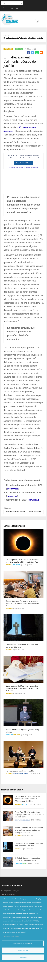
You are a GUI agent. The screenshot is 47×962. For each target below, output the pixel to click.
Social (19, 49)
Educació (16, 565)
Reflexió (8, 49)
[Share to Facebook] (28, 52)
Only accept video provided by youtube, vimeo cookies (23, 167)
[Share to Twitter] (32, 52)
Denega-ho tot (23, 950)
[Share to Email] (41, 52)
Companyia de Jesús (20, 773)
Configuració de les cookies (23, 943)
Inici (5, 35)
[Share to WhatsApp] (37, 52)
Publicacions (35, 512)
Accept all (23, 957)
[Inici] (9, 19)
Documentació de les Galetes (11, 936)
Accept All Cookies (23, 162)
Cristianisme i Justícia (15, 512)
